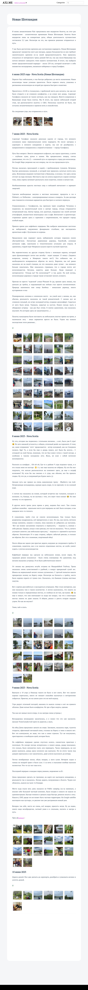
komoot (21, 818)
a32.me (8, 2)
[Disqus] (44, 935)
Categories (61, 2)
